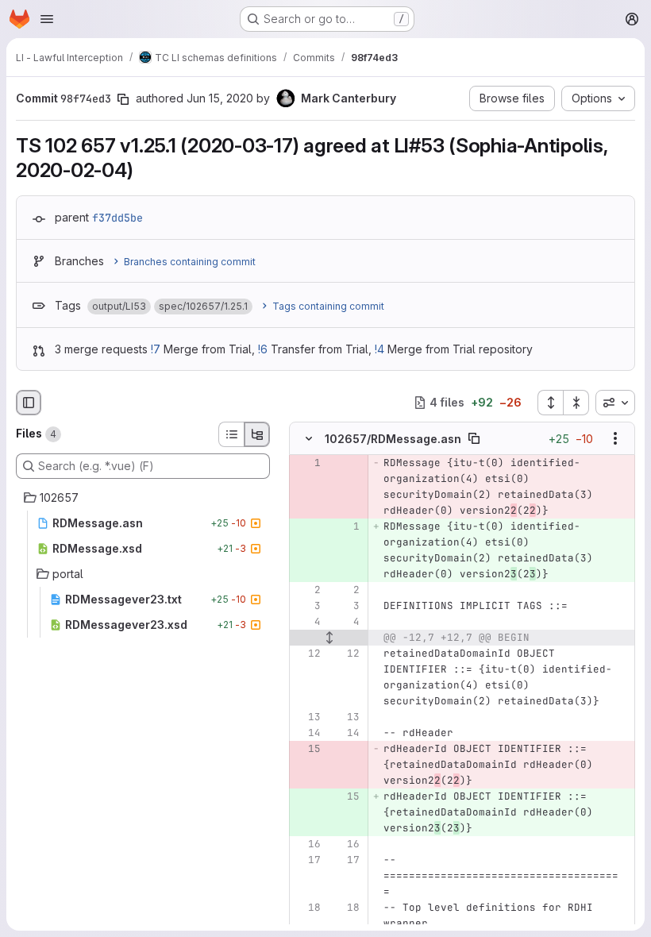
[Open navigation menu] (47, 19)
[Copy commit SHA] (123, 99)
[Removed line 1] (307, 463)
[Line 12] (307, 653)
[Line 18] (307, 908)
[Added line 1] (346, 526)
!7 (155, 349)
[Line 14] (307, 733)
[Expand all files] (550, 402)
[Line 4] (307, 622)
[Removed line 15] (307, 749)
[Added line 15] (346, 796)
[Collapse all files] (576, 402)
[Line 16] (307, 844)
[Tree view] (257, 434)
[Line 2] (307, 590)
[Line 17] (307, 860)
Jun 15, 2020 (220, 98)
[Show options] (615, 438)
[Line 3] (307, 606)
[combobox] (615, 402)
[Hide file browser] (28, 402)
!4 (379, 349)
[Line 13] (307, 717)
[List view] (231, 434)
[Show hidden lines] (329, 638)
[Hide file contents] (308, 438)
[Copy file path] (473, 438)
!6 (263, 349)
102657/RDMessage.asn (393, 438)
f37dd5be (117, 217)
